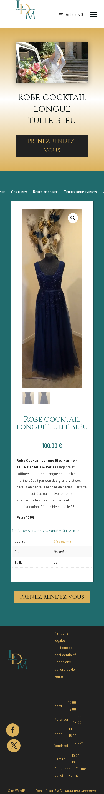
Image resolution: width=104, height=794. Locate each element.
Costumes (19, 192)
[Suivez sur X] (14, 745)
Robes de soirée (45, 192)
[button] (73, 218)
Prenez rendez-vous (52, 145)
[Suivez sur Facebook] (12, 730)
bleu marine (62, 541)
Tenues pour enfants (80, 192)
